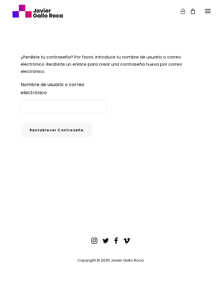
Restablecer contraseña (56, 130)
